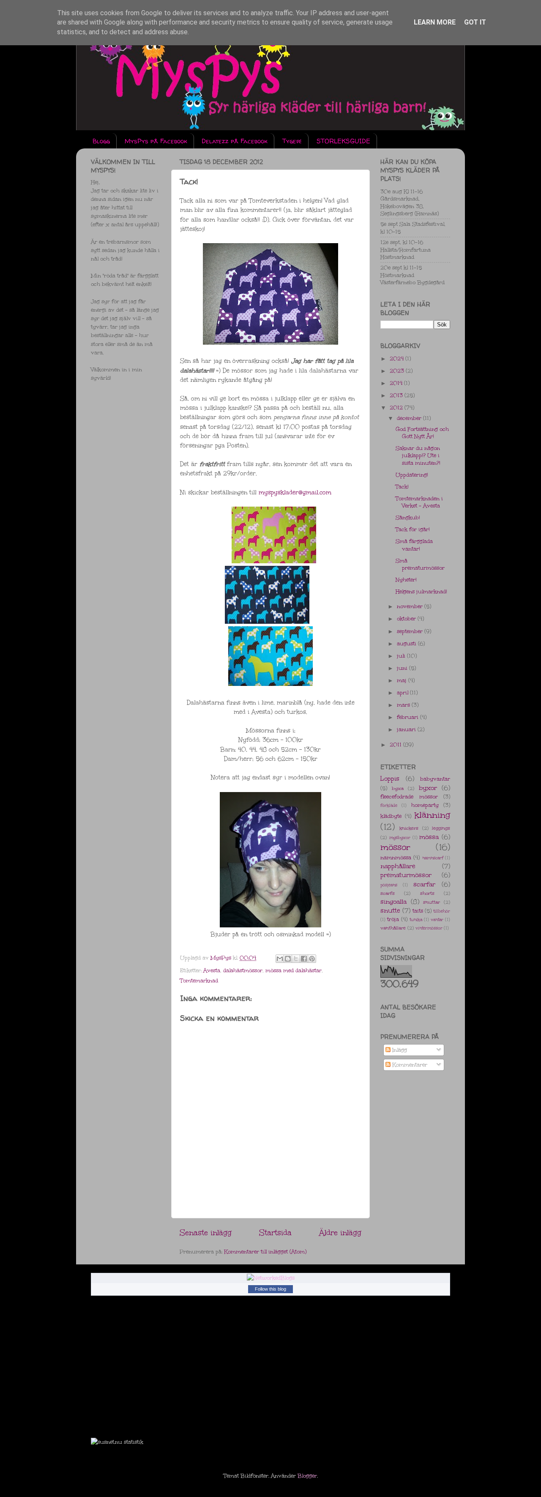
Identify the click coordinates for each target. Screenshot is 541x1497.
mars (404, 704)
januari (407, 729)
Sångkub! (408, 517)
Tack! (402, 486)
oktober (407, 618)
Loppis (389, 778)
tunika (416, 920)
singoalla (393, 901)
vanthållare (393, 928)
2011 (396, 744)
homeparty (425, 805)
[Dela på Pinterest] (312, 958)
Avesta (211, 970)
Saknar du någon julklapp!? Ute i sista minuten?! (418, 455)
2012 (397, 407)
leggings (441, 828)
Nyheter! (406, 579)
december (410, 418)
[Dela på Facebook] (304, 958)
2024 (397, 358)
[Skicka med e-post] (280, 958)
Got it (475, 22)
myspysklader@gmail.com (295, 492)
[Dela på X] (296, 958)
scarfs (387, 893)
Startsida (275, 1233)
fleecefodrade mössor (409, 796)
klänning (432, 815)
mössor (395, 847)
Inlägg (399, 1049)
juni (403, 668)
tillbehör (441, 911)
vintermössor (429, 928)
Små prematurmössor (420, 564)
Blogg (101, 141)
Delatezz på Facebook (235, 141)
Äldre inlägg (340, 1233)
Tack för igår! (413, 529)
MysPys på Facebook (156, 141)
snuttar (431, 902)
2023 (398, 370)
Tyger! (292, 141)
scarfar (424, 884)
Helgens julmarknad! (421, 591)
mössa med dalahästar (293, 970)
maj (402, 680)
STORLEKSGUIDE (343, 141)
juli (402, 655)
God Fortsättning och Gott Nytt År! (422, 432)
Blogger (307, 1475)
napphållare (397, 866)
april (403, 692)
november (410, 606)
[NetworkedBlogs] (271, 1277)
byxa (398, 788)
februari (408, 717)
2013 (397, 395)
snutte (390, 910)
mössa (429, 837)
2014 (397, 383)
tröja (393, 919)
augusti (407, 643)
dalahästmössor (242, 970)
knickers (408, 828)
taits (418, 910)
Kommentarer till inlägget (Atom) (265, 1251)
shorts (427, 893)
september (410, 631)
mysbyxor (399, 838)
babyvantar (435, 778)
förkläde (388, 806)
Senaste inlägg (206, 1233)
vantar (437, 920)
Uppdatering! (412, 474)
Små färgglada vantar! (414, 544)
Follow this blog (270, 1288)
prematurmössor (406, 875)
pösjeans (388, 885)
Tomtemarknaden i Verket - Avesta (419, 502)
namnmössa (395, 857)
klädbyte (391, 816)
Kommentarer (409, 1064)
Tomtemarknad (199, 980)
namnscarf (432, 858)
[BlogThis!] (288, 958)
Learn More (435, 22)
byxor (428, 788)
